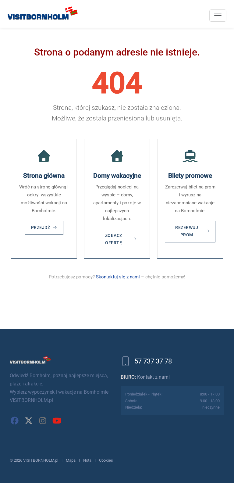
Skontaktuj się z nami (118, 277)
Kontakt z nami (153, 377)
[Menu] (217, 15)
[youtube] (57, 420)
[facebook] (15, 420)
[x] (29, 420)
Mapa (71, 460)
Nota (87, 460)
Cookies (106, 460)
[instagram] (43, 420)
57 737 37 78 (153, 361)
